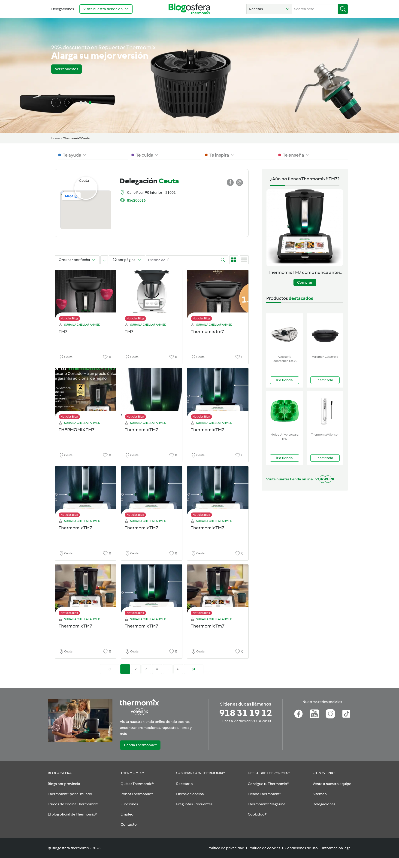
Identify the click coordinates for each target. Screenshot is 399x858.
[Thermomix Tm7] (217, 591)
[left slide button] (55, 102)
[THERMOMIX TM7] (85, 394)
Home (55, 138)
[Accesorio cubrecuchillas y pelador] (284, 333)
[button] (269, 9)
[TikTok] (346, 714)
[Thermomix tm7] (217, 296)
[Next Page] (193, 669)
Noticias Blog (69, 318)
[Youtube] (314, 714)
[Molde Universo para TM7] (284, 411)
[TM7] (85, 296)
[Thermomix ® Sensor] (325, 411)
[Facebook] (298, 714)
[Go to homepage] (189, 8)
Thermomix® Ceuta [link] (76, 138)
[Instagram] (330, 714)
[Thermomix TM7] (151, 394)
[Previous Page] (109, 669)
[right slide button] (68, 102)
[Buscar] (343, 9)
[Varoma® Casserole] (325, 333)
